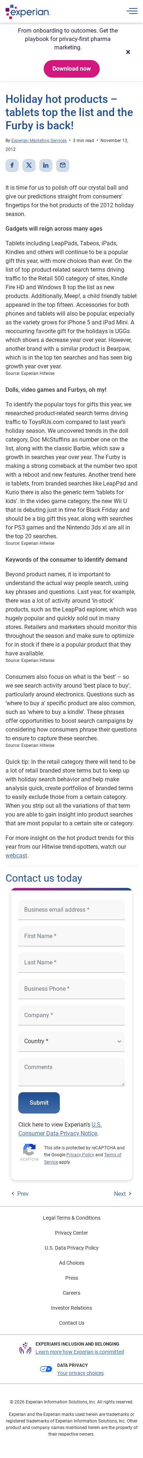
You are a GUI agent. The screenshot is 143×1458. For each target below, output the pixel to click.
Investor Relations (71, 1308)
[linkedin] (45, 165)
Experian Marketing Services (39, 140)
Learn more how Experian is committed (80, 1352)
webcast (16, 855)
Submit (39, 1102)
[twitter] (29, 165)
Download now (71, 68)
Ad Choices (71, 1263)
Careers (71, 1293)
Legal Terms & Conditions (71, 1218)
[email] (62, 165)
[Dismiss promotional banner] (128, 52)
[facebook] (12, 165)
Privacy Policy (80, 1154)
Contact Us (71, 1323)
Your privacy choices (80, 1373)
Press (71, 1278)
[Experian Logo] (28, 11)
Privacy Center (71, 1233)
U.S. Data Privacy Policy (72, 1248)
